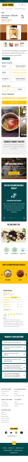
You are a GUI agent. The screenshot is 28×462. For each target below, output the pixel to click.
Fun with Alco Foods (19, 395)
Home (2, 9)
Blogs (15, 393)
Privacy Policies (5, 420)
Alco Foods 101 (5, 391)
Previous (4, 218)
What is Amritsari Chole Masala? (12, 342)
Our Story (4, 402)
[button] (25, 5)
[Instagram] (16, 433)
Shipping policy (5, 422)
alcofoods (18, 436)
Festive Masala (9, 9)
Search (3, 412)
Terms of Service (6, 418)
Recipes (16, 391)
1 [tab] (10, 218)
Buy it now (14, 102)
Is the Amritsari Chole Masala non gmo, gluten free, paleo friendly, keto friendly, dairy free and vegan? (13, 367)
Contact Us (4, 414)
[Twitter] (11, 433)
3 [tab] (15, 218)
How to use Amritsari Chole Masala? (11, 354)
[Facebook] (6, 433)
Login (15, 402)
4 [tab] (17, 218)
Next (24, 218)
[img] (12, 314)
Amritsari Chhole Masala (19, 9)
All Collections (5, 395)
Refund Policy (5, 416)
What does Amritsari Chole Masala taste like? (13, 348)
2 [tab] (13, 218)
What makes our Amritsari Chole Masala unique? (12, 360)
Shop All (4, 393)
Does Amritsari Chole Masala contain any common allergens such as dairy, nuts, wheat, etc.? (12, 375)
